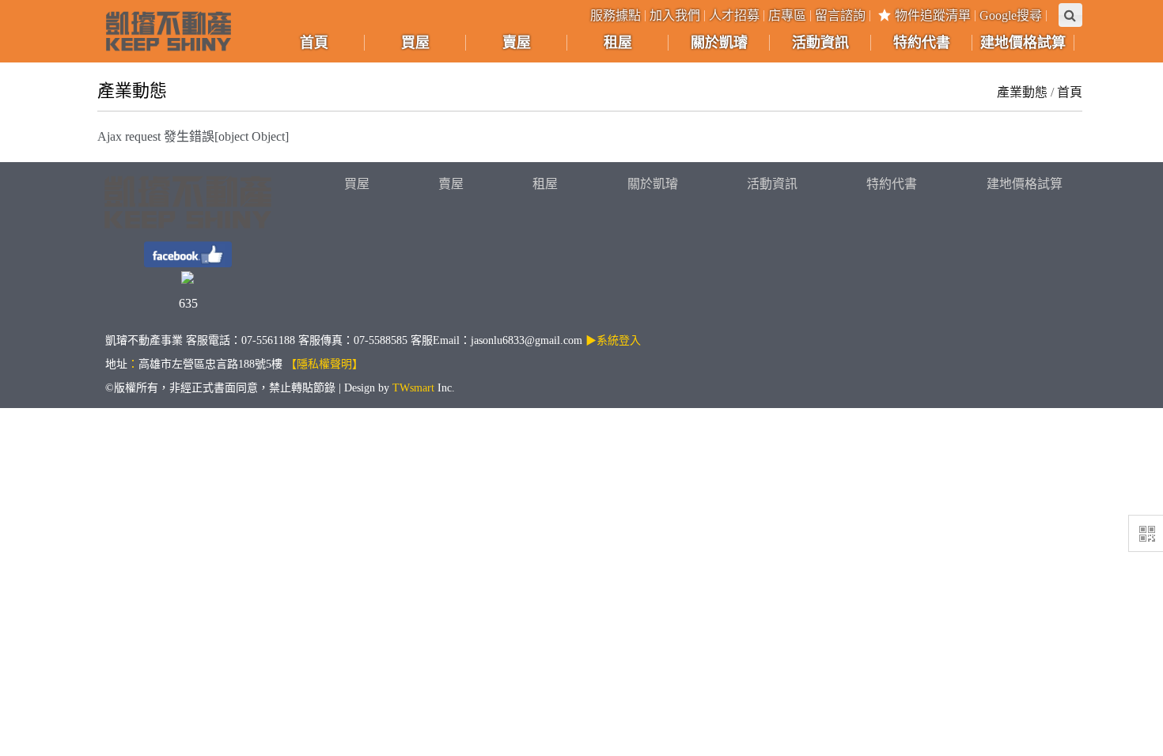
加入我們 (675, 15)
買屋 (356, 184)
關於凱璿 (652, 184)
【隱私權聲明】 (324, 364)
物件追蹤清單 (933, 15)
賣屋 (451, 184)
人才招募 (734, 15)
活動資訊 (772, 184)
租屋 (545, 184)
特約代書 (891, 184)
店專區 (787, 15)
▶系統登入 (613, 340)
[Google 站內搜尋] (1070, 15)
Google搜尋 (1010, 15)
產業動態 (1022, 92)
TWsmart (413, 388)
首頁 (1069, 92)
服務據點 (615, 15)
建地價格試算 (1025, 184)
